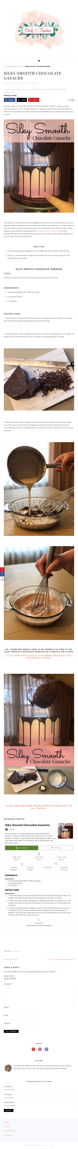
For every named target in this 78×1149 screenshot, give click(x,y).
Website (7, 1023)
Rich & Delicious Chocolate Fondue (49, 231)
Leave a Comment (32, 83)
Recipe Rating (9, 976)
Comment (8, 984)
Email (6, 1015)
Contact (7, 1127)
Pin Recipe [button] (58, 848)
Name (6, 1007)
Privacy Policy (9, 1131)
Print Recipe (22, 848)
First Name (8, 1086)
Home (6, 66)
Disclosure (8, 1135)
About (6, 1122)
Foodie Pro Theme (48, 1145)
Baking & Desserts (17, 66)
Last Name (8, 1094)
